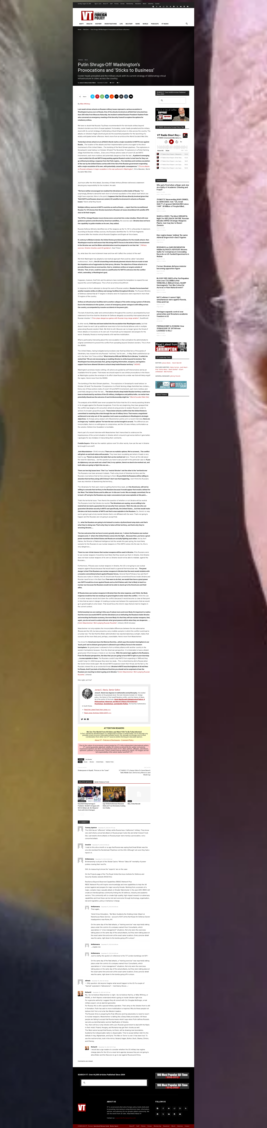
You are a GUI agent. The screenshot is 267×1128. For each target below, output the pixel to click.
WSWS (137, 364)
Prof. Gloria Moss (161, 369)
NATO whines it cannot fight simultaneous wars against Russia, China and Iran (171, 299)
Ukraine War (106, 801)
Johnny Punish (175, 376)
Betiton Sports (114, 1126)
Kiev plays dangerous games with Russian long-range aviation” (116, 318)
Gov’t (81, 24)
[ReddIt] (112, 96)
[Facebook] (156, 6)
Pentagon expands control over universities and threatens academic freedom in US (172, 314)
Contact (157, 3)
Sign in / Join (98, 3)
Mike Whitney (85, 104)
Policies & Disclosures (111, 740)
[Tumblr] (126, 96)
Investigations (111, 24)
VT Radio (165, 24)
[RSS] (170, 6)
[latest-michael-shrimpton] (171, 351)
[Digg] (131, 96)
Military (129, 24)
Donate (122, 3)
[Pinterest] (97, 96)
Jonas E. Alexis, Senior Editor (88, 82)
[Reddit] (163, 6)
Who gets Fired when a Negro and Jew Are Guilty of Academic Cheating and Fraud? (173, 187)
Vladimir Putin (110, 762)
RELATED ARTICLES (85, 782)
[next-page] (82, 814)
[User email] (88, 719)
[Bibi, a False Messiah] (139, 794)
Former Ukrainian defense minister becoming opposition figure (171, 267)
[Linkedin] (107, 96)
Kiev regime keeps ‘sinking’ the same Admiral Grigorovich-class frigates (172, 236)
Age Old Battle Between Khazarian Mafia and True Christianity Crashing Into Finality (114, 806)
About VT (105, 3)
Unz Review (89, 759)
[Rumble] (167, 6)
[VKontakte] (180, 6)
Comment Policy (127, 740)
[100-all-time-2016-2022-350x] (172, 1088)
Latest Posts (161, 180)
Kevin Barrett (176, 363)
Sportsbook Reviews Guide (101, 1126)
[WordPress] (184, 6)
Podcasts (155, 24)
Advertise (150, 3)
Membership (129, 3)
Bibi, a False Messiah (134, 804)
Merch (144, 3)
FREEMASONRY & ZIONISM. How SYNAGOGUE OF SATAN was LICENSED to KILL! (170, 328)
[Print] (121, 96)
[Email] (116, 96)
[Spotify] (173, 6)
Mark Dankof (173, 369)
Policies (116, 3)
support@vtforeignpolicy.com (125, 1118)
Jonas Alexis (166, 363)
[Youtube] (187, 6)
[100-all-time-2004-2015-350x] (172, 1078)
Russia (85, 762)
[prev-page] (79, 814)
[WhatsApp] (102, 96)
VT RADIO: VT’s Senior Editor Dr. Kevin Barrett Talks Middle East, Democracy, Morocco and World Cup (134, 772)
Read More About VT (134, 1114)
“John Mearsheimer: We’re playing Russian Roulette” (97, 623)
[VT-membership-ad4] (172, 121)
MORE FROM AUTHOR (102, 782)
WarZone (86, 29)
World (145, 24)
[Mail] (160, 6)
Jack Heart (183, 367)
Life (121, 24)
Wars (137, 24)
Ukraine (92, 762)
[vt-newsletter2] (171, 388)
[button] (186, 24)
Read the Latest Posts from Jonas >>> (97, 709)
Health (89, 24)
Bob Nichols (168, 372)
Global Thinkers (162, 394)
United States (99, 762)
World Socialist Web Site (140, 397)
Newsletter (138, 3)
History (98, 24)
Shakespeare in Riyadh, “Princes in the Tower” (93, 770)
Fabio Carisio (174, 367)
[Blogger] (153, 6)
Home (79, 29)
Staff (111, 3)
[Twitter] (177, 6)
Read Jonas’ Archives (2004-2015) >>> (97, 713)
